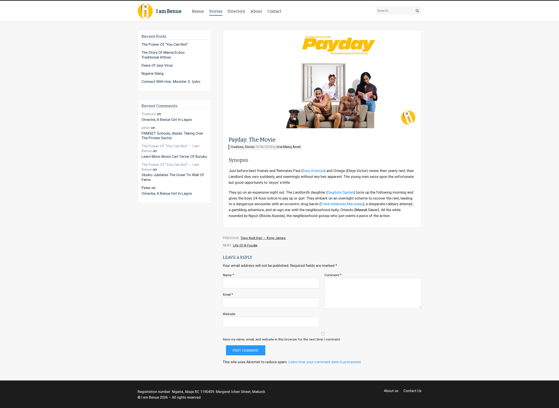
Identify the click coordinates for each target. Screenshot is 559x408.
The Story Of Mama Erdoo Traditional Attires (163, 55)
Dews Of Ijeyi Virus (157, 65)
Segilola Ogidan (341, 192)
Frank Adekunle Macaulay (342, 204)
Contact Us (412, 391)
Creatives (237, 147)
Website (229, 314)
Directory (236, 11)
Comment (333, 275)
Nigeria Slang (152, 73)
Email (228, 294)
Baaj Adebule (313, 171)
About (256, 11)
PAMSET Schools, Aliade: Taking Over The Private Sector (172, 136)
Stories (215, 11)
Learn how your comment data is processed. (325, 362)
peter (145, 127)
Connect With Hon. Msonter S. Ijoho (170, 81)
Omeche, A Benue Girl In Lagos (166, 119)
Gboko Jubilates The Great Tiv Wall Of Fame (172, 177)
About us (391, 391)
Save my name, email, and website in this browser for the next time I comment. (282, 339)
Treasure (148, 114)
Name (228, 275)
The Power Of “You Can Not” (164, 44)
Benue (198, 11)
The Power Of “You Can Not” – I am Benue (170, 148)
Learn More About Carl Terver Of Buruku (174, 156)
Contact (274, 11)
